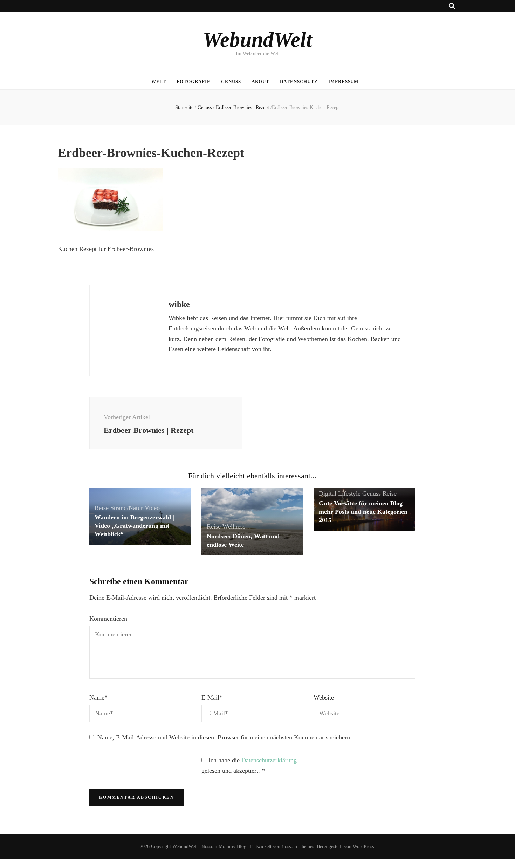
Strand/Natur (126, 507)
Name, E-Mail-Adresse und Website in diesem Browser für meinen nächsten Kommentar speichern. (224, 737)
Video (152, 507)
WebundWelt (257, 39)
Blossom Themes (297, 846)
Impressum (343, 81)
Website (324, 697)
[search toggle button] (452, 6)
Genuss (231, 81)
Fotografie (194, 81)
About (260, 81)
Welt (158, 81)
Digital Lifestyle (339, 493)
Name (98, 697)
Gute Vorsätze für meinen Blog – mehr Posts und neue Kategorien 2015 (363, 512)
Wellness (233, 526)
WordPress (363, 846)
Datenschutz (299, 81)
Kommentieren (108, 618)
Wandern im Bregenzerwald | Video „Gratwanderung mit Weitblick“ (134, 526)
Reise (102, 507)
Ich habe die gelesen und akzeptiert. (249, 765)
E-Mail (211, 697)
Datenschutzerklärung (269, 760)
